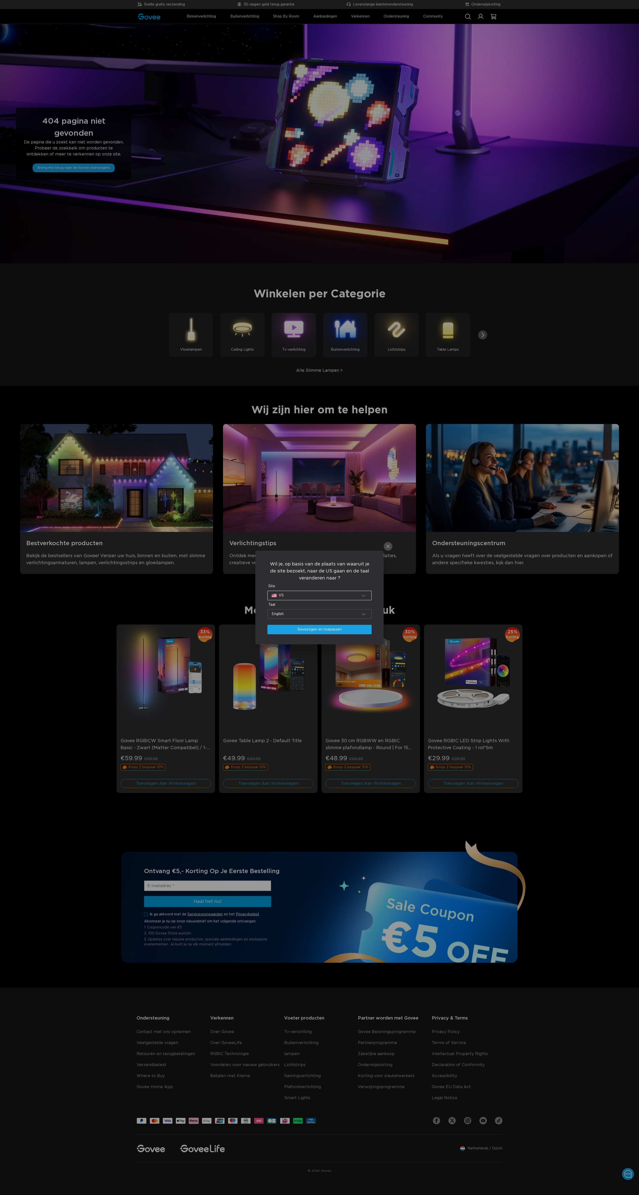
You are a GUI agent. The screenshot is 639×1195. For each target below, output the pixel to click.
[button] (319, 595)
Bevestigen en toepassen (319, 629)
